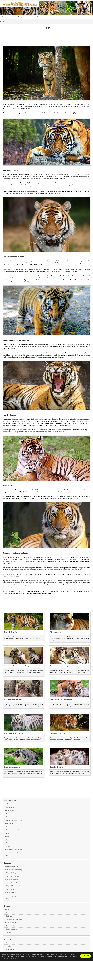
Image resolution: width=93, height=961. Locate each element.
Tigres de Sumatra (12, 883)
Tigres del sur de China (13, 886)
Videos (8, 932)
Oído (8, 833)
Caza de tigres (11, 810)
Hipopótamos (10, 949)
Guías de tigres (10, 800)
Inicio (4, 17)
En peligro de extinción (14, 820)
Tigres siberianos (11, 899)
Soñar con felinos (12, 922)
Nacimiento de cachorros (14, 830)
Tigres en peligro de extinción (61, 699)
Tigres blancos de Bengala (13, 733)
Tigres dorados (55, 632)
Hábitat (8, 827)
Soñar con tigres (11, 929)
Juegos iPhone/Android (14, 919)
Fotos (31, 17)
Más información (11, 958)
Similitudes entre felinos (14, 849)
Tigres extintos (11, 892)
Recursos (7, 906)
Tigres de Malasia (12, 879)
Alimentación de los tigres (13, 699)
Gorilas (8, 946)
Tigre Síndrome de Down (14, 853)
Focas (8, 943)
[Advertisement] (47, 37)
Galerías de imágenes (17, 17)
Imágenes (9, 916)
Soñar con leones (11, 926)
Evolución (9, 823)
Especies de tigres (56, 767)
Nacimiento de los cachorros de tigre (17, 666)
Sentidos (9, 846)
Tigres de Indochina (57, 733)
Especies (7, 863)
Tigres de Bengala (10, 632)
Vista (8, 856)
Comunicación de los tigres (60, 666)
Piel (7, 836)
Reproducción (11, 840)
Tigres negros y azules (12, 767)
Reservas (9, 843)
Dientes (8, 817)
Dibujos (9, 909)
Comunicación (11, 814)
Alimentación (10, 804)
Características (11, 807)
